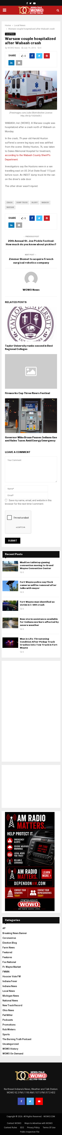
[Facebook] (21, 1101)
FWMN (5, 971)
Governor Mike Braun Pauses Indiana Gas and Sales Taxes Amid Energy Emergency (31, 439)
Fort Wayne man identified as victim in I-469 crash (37, 603)
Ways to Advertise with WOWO (38, 1123)
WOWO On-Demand (12, 1053)
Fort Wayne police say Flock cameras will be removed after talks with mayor (38, 585)
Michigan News (10, 995)
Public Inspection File (29, 1132)
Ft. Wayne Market (11, 967)
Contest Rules (10, 1127)
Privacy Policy (33, 1127)
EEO (22, 1127)
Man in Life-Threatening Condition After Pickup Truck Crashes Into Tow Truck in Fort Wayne (38, 643)
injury (35, 202)
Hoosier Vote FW (11, 976)
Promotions (9, 1024)
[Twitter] (30, 1101)
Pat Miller (7, 1015)
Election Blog (9, 942)
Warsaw (10, 207)
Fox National (9, 962)
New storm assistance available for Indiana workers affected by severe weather (39, 622)
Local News (10, 34)
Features (7, 957)
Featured (7, 952)
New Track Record (12, 1005)
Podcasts (7, 1020)
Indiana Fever (9, 981)
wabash (45, 202)
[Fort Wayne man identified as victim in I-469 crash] (10, 605)
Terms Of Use (49, 1127)
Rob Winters (9, 1029)
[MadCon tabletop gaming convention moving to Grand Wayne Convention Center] (10, 566)
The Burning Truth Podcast (16, 1039)
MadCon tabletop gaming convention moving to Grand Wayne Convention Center (36, 565)
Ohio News (8, 1010)
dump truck (22, 202)
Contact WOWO (14, 1123)
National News (10, 1000)
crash (9, 202)
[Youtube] (39, 1101)
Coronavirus (9, 938)
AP (3, 928)
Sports (6, 1034)
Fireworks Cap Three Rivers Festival (27, 393)
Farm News (8, 947)
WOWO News (14, 48)
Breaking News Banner (14, 933)
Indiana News (9, 986)
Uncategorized (10, 1044)
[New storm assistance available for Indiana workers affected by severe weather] (10, 623)
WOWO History (10, 1048)
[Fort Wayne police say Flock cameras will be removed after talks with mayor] (10, 586)
